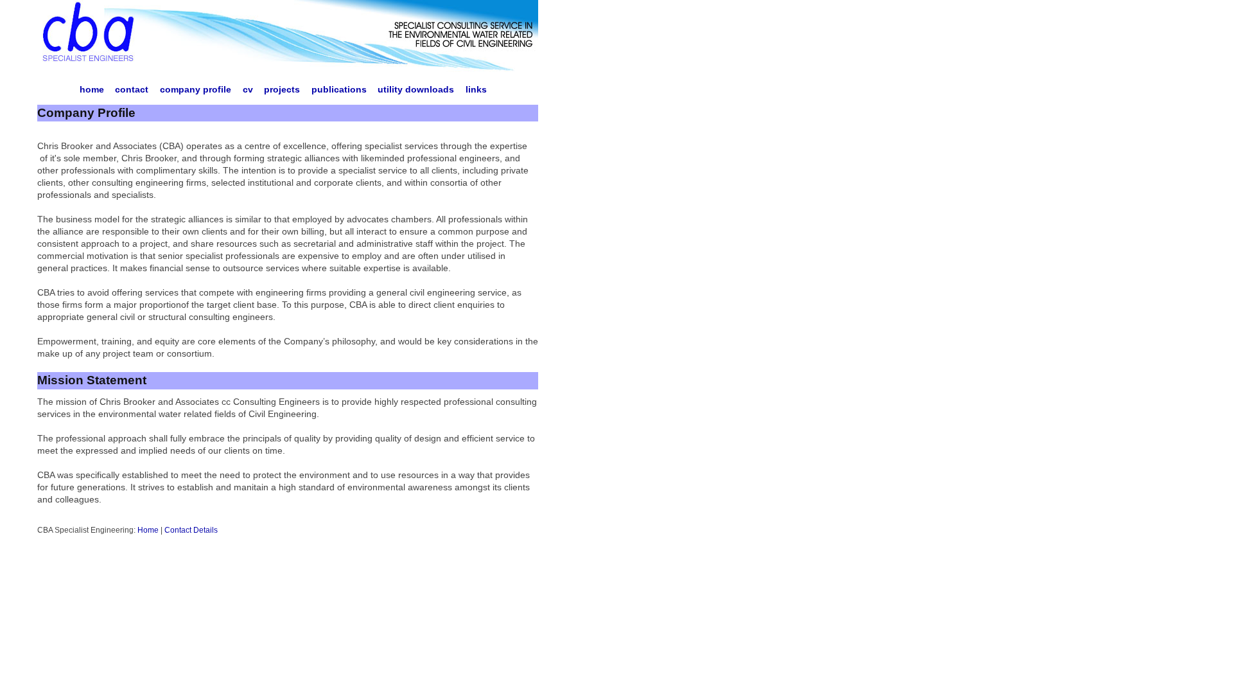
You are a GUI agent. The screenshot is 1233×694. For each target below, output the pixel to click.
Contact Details (191, 530)
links (476, 89)
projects (282, 89)
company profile (195, 89)
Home (148, 530)
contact (131, 89)
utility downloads (416, 89)
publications (339, 89)
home (92, 89)
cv (248, 89)
